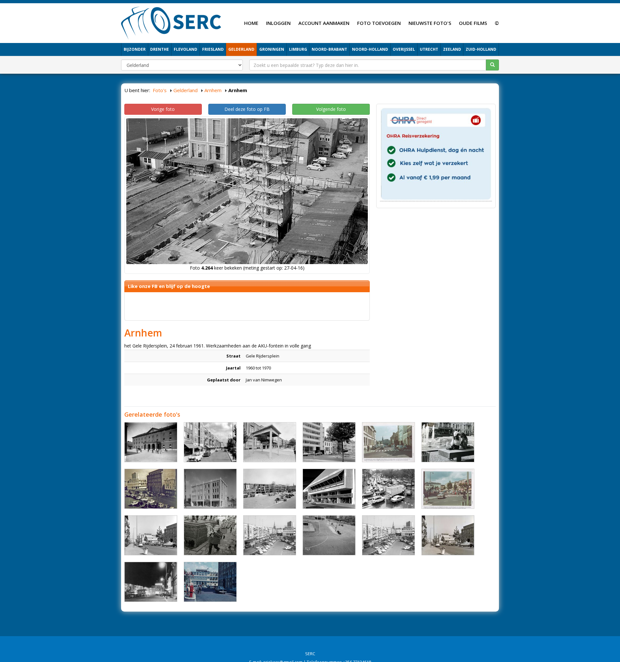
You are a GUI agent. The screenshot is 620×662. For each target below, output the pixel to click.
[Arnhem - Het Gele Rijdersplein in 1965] (329, 489)
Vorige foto (163, 109)
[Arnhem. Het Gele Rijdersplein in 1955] (388, 442)
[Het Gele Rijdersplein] (447, 535)
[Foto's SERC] (171, 22)
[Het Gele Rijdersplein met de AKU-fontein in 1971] (447, 442)
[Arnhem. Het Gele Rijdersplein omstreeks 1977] (269, 442)
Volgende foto (331, 109)
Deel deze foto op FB (247, 109)
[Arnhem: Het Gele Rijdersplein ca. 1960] (210, 442)
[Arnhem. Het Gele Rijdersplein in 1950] (329, 535)
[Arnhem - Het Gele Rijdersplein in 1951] (210, 489)
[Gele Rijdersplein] (150, 489)
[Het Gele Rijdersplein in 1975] (388, 489)
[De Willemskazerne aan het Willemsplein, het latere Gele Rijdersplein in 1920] (150, 442)
